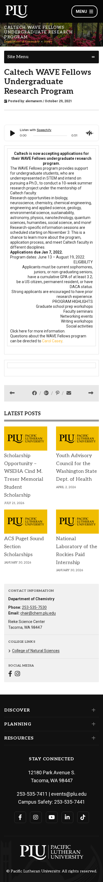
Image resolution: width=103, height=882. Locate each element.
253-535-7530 (34, 607)
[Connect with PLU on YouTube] (52, 817)
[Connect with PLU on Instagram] (36, 817)
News (48, 41)
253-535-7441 (69, 802)
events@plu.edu (69, 794)
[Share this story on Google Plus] (47, 393)
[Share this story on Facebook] (35, 393)
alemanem (34, 101)
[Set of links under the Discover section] (92, 710)
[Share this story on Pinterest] (58, 393)
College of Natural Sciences (36, 650)
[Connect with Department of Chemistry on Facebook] (10, 674)
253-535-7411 (32, 794)
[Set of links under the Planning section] (92, 724)
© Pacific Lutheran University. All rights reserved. (51, 871)
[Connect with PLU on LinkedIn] (67, 817)
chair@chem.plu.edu (38, 613)
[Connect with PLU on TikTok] (83, 817)
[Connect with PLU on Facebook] (20, 817)
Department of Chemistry (22, 41)
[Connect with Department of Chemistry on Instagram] (17, 674)
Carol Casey (52, 341)
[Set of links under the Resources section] (92, 738)
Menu (81, 11)
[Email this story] (68, 393)
